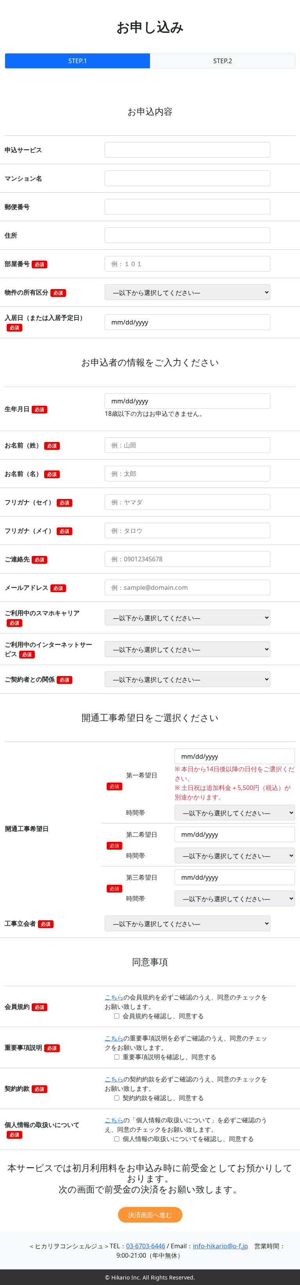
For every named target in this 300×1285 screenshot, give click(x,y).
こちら (114, 997)
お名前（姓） (31, 445)
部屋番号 (24, 263)
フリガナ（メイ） (37, 530)
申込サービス (23, 150)
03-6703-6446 (145, 1246)
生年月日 (24, 409)
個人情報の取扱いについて (42, 1129)
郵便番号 (17, 206)
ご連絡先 (24, 559)
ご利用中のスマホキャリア (42, 617)
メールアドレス (34, 587)
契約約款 (24, 1088)
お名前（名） (31, 473)
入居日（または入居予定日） (45, 322)
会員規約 (24, 1006)
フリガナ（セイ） (37, 502)
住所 (11, 235)
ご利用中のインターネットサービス (48, 649)
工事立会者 (27, 923)
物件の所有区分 (34, 292)
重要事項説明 (31, 1047)
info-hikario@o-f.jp (220, 1246)
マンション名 (23, 178)
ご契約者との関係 (37, 679)
